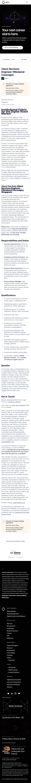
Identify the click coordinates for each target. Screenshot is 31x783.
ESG (8, 636)
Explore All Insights (12, 645)
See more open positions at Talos (15, 541)
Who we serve (11, 626)
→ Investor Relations (13, 672)
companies (6, 59)
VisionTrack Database (13, 684)
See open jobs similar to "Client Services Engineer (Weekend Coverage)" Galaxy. (14, 92)
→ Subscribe (11, 660)
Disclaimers (5, 595)
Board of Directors (12, 631)
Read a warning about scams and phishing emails (14, 779)
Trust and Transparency (14, 682)
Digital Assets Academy (14, 680)
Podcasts (10, 655)
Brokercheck (5, 597)
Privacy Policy (12, 595)
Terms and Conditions (7, 763)
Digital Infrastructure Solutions (16, 616)
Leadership (10, 628)
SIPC (3, 767)
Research (10, 648)
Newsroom (10, 638)
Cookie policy (19, 557)
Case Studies (11, 653)
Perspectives (11, 650)
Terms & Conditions (21, 595)
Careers (9, 633)
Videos (9, 658)
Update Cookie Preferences (9, 759)
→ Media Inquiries (12, 670)
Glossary (9, 687)
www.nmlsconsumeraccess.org (14, 775)
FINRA (24, 765)
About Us (9, 623)
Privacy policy (11, 557)
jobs (13, 59)
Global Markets (11, 611)
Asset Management (13, 614)
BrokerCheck (8, 767)
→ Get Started (11, 667)
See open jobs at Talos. (12, 88)
